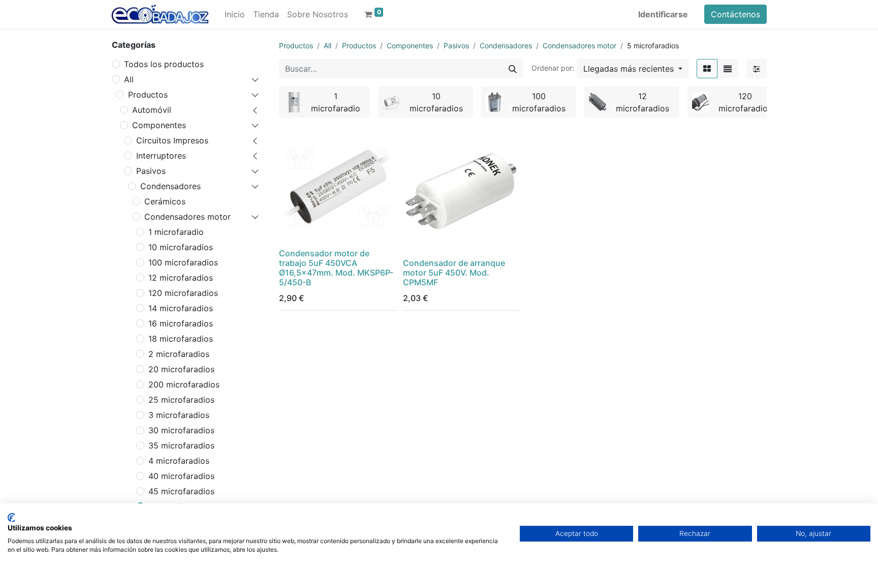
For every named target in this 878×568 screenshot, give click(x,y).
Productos (148, 94)
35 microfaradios (181, 445)
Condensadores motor (187, 217)
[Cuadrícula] (707, 68)
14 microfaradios (180, 308)
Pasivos (151, 171)
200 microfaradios (184, 384)
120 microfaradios (183, 293)
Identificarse (663, 14)
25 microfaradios (181, 400)
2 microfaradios (178, 354)
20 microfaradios (181, 369)
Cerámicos (164, 201)
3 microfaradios (178, 415)
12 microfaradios (180, 278)
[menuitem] (235, 14)
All (129, 79)
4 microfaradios (178, 461)
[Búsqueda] (512, 68)
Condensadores (170, 186)
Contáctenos (735, 14)
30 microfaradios (181, 430)
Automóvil (151, 110)
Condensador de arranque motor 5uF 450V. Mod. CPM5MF (454, 272)
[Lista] (727, 68)
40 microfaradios (181, 476)
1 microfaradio (176, 232)
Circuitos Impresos (172, 140)
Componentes (159, 125)
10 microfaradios (180, 247)
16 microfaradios (180, 323)
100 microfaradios (183, 262)
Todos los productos (164, 64)
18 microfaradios (180, 339)
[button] (633, 68)
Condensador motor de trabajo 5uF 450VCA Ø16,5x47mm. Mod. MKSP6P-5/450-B (336, 268)
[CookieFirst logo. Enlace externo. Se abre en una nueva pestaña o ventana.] (11, 517)
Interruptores (161, 156)
